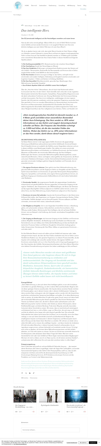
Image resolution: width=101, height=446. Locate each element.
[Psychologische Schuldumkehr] (50, 396)
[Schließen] (99, 442)
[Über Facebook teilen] (22, 373)
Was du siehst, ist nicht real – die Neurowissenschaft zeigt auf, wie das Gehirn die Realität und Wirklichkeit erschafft (76, 406)
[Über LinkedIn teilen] (30, 373)
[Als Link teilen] (33, 373)
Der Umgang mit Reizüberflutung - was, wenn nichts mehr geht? (23, 406)
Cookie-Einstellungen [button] (72, 442)
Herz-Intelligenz (17, 14)
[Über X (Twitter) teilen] (26, 373)
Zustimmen (93, 442)
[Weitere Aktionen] (79, 26)
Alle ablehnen (83, 442)
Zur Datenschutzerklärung (20, 444)
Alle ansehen (84, 386)
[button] (85, 14)
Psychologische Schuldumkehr (50, 405)
